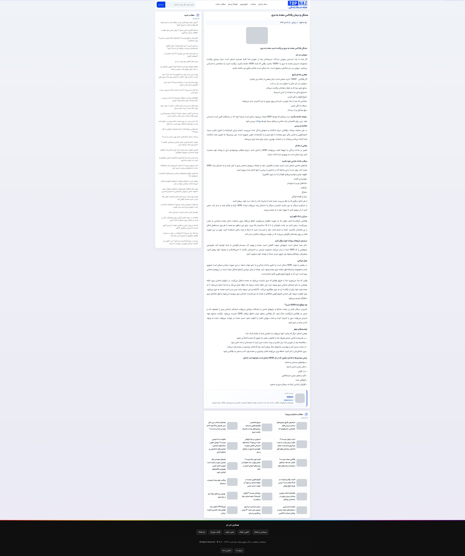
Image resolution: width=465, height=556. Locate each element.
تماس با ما (227, 550)
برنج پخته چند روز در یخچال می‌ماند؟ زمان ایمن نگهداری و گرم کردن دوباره (181, 83)
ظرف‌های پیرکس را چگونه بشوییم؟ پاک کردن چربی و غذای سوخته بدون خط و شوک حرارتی (180, 99)
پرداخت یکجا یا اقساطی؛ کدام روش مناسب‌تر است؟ (180, 137)
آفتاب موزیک (215, 532)
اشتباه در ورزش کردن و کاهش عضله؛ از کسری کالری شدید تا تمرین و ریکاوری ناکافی (180, 226)
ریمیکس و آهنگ (260, 532)
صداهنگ (201, 532)
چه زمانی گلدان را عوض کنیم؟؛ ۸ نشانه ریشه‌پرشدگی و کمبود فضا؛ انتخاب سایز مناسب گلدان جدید (179, 114)
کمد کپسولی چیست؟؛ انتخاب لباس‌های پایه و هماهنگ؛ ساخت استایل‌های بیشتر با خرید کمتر (179, 166)
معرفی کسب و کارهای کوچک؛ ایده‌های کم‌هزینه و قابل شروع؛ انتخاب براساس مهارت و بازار (179, 182)
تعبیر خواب (229, 532)
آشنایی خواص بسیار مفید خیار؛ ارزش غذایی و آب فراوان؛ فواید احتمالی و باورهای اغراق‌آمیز (179, 151)
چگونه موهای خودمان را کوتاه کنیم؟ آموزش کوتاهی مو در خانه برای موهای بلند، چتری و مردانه (179, 68)
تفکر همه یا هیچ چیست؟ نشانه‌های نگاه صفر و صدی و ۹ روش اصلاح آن (178, 39)
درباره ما (239, 550)
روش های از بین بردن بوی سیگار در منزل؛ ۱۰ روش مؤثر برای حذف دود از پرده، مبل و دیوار (179, 107)
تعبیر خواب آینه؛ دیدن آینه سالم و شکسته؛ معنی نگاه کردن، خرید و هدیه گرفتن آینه (180, 198)
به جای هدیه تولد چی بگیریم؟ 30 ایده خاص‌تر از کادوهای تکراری (181, 54)
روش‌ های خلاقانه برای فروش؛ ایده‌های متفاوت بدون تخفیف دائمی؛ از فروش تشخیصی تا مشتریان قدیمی (180, 190)
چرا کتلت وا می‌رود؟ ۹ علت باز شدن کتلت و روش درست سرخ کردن (178, 91)
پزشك (258, 121)
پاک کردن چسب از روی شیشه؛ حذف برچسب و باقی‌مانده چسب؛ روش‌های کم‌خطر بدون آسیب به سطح (178, 122)
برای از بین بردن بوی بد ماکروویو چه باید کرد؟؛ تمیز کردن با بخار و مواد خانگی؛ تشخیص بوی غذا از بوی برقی (178, 75)
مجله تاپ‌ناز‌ (297, 5)
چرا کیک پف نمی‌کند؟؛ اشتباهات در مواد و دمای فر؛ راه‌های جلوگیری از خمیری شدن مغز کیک (180, 234)
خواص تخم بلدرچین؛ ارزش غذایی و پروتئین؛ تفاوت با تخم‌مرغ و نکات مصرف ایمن (179, 143)
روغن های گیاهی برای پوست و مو (186, 61)
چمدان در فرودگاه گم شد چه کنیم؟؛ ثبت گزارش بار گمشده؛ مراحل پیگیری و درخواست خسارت (180, 242)
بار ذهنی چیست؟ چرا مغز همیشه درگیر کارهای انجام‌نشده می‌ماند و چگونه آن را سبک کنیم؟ (182, 47)
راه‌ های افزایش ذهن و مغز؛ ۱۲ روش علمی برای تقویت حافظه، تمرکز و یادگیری (179, 31)
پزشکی (294, 22)
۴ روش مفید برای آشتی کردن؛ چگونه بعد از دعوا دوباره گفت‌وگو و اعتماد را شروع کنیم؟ (179, 23)
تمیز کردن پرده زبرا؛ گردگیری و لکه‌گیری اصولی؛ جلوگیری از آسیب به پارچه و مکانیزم (178, 159)
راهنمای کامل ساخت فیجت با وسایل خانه (183, 212)
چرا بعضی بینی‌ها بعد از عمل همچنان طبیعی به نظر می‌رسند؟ (180, 130)
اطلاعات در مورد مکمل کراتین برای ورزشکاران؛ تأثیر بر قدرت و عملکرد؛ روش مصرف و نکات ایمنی (179, 218)
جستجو (161, 4)
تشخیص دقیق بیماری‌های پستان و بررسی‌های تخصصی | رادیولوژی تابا (178, 174)
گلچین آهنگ (244, 532)
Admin (290, 397)
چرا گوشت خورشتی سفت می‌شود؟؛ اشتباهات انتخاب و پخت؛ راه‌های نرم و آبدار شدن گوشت (179, 205)
